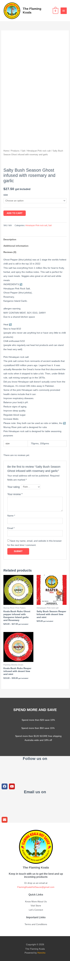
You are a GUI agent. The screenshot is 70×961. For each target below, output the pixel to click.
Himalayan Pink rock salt (39, 151)
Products (15, 151)
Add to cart (14, 213)
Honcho (41, 953)
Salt (23, 151)
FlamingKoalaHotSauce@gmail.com (35, 887)
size (5, 195)
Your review (14, 494)
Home (6, 151)
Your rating (13, 486)
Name (11, 515)
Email (10, 528)
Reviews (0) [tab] (9, 252)
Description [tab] (9, 239)
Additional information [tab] (15, 246)
